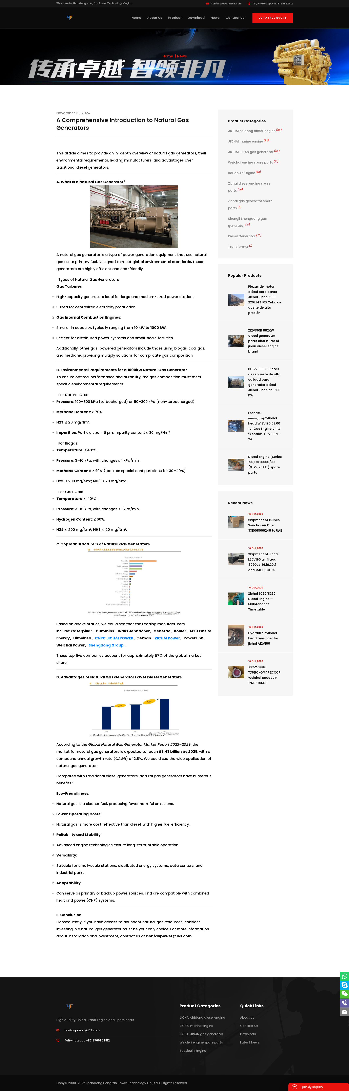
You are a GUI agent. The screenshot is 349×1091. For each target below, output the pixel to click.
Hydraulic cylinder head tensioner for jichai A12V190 (263, 638)
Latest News (249, 1042)
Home (136, 17)
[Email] (344, 1011)
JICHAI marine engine (248, 141)
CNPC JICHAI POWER (114, 638)
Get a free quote (273, 17)
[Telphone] (344, 1002)
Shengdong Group (106, 645)
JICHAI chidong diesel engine (255, 131)
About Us (154, 17)
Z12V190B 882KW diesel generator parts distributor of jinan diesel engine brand (263, 341)
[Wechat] (344, 994)
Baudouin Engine (244, 173)
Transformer (240, 246)
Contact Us (235, 17)
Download (196, 17)
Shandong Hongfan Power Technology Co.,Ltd (122, 1083)
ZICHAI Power (167, 638)
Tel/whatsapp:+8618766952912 (272, 3)
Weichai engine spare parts (253, 162)
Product (175, 17)
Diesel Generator (245, 236)
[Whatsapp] (344, 976)
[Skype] (344, 985)
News (215, 17)
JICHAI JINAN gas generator (254, 152)
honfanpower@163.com (226, 3)
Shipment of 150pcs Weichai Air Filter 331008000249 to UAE (265, 525)
